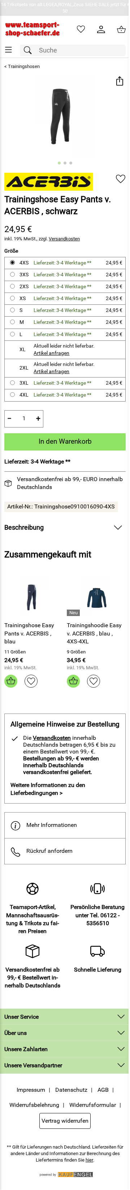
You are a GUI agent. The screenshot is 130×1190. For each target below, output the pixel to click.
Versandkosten (64, 238)
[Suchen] (29, 50)
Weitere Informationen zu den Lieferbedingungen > (47, 789)
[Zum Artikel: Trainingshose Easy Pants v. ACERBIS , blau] (33, 597)
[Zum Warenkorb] (121, 29)
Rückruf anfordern (49, 850)
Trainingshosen (24, 66)
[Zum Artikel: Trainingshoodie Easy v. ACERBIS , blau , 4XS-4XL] (96, 597)
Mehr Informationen (51, 825)
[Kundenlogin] (101, 29)
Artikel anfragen (51, 353)
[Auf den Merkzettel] (120, 179)
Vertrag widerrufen (65, 1120)
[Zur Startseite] (32, 29)
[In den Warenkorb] (10, 681)
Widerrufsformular (92, 1104)
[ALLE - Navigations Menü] (8, 50)
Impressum (31, 1089)
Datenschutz (71, 1089)
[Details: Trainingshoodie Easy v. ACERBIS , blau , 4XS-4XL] (74, 613)
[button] (119, 81)
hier (89, 1160)
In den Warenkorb (65, 441)
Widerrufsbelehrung (34, 1104)
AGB (103, 1089)
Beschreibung (24, 527)
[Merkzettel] (81, 29)
